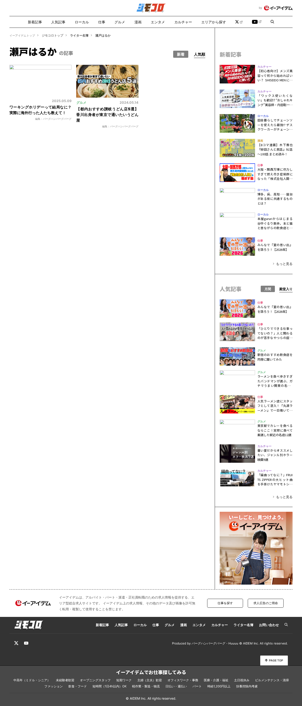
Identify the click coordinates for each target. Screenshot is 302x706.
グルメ (119, 22)
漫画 (138, 22)
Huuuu (233, 643)
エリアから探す (213, 22)
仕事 (101, 22)
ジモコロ (151, 8)
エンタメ (158, 22)
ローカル (82, 22)
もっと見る (284, 264)
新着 (181, 54)
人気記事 (58, 22)
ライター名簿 (243, 625)
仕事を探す (225, 603)
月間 (267, 289)
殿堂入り (286, 289)
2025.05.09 (61, 101)
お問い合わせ (269, 625)
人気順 (199, 54)
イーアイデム (278, 8)
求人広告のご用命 (265, 603)
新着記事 (35, 22)
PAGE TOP (276, 660)
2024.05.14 (129, 102)
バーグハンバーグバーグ (208, 643)
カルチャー (183, 22)
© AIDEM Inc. (249, 643)
